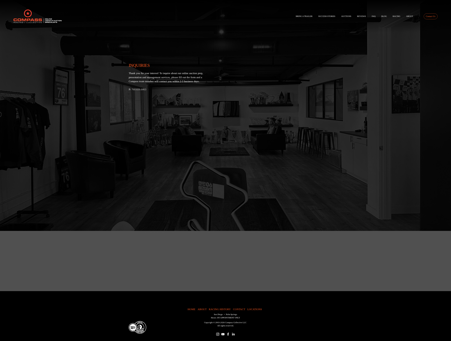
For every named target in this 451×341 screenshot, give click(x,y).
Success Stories (326, 16)
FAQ (374, 16)
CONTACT (239, 309)
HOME (191, 309)
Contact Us (430, 16)
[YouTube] (223, 334)
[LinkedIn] (233, 334)
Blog (384, 16)
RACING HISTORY (220, 309)
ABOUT (202, 309)
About (409, 16)
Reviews (361, 16)
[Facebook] (228, 334)
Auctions (346, 16)
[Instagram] (217, 334)
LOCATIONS (254, 309)
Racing (396, 16)
